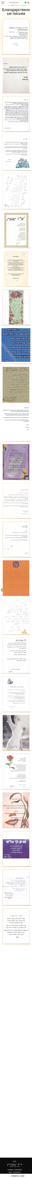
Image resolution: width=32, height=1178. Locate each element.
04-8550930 (29, 2)
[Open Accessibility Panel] (2, 589)
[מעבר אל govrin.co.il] (13, 2)
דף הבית (3, 7)
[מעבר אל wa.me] (26, 2)
